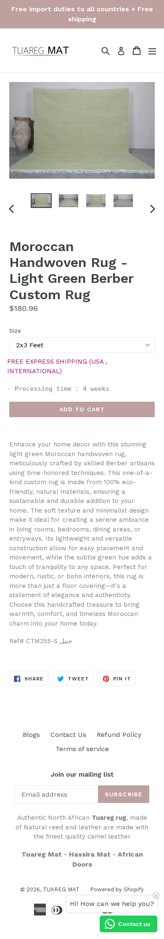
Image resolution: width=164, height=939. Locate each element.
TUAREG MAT (61, 889)
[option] (41, 200)
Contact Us (68, 735)
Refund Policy (119, 735)
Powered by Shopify (117, 889)
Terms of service (82, 749)
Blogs (31, 735)
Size (15, 330)
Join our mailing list (82, 774)
